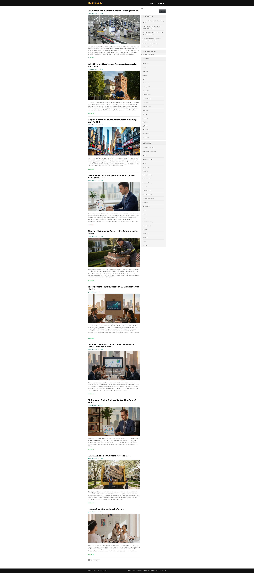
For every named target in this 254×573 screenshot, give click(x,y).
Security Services (147, 225)
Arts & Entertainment (148, 159)
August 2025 (146, 110)
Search (143, 8)
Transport (145, 237)
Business (145, 163)
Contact (151, 3)
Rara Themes (148, 570)
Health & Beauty (147, 190)
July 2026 (145, 67)
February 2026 (146, 86)
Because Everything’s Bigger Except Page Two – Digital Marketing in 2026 (111, 345)
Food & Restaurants (147, 182)
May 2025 (145, 122)
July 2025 (145, 114)
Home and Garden (147, 194)
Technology (145, 233)
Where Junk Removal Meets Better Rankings (109, 456)
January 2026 (146, 90)
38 (97, 560)
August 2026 (146, 63)
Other (144, 210)
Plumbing (145, 214)
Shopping (145, 229)
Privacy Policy (160, 3)
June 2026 (145, 71)
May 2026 (145, 75)
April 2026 (145, 79)
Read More (91, 57)
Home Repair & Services (148, 198)
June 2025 (145, 118)
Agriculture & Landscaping (149, 151)
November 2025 (147, 98)
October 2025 (146, 102)
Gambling (145, 186)
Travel (144, 241)
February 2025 (146, 133)
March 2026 (145, 83)
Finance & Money (147, 179)
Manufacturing (146, 206)
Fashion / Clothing (147, 175)
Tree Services (146, 245)
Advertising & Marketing (148, 147)
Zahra (101, 13)
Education (145, 171)
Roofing (145, 218)
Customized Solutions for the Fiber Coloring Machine (113, 10)
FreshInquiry (95, 2)
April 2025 (145, 126)
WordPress (163, 570)
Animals (145, 155)
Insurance (145, 202)
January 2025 (146, 137)
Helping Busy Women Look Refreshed (106, 509)
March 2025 (145, 129)
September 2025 (147, 106)
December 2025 (147, 94)
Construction (146, 167)
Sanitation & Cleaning (148, 222)
